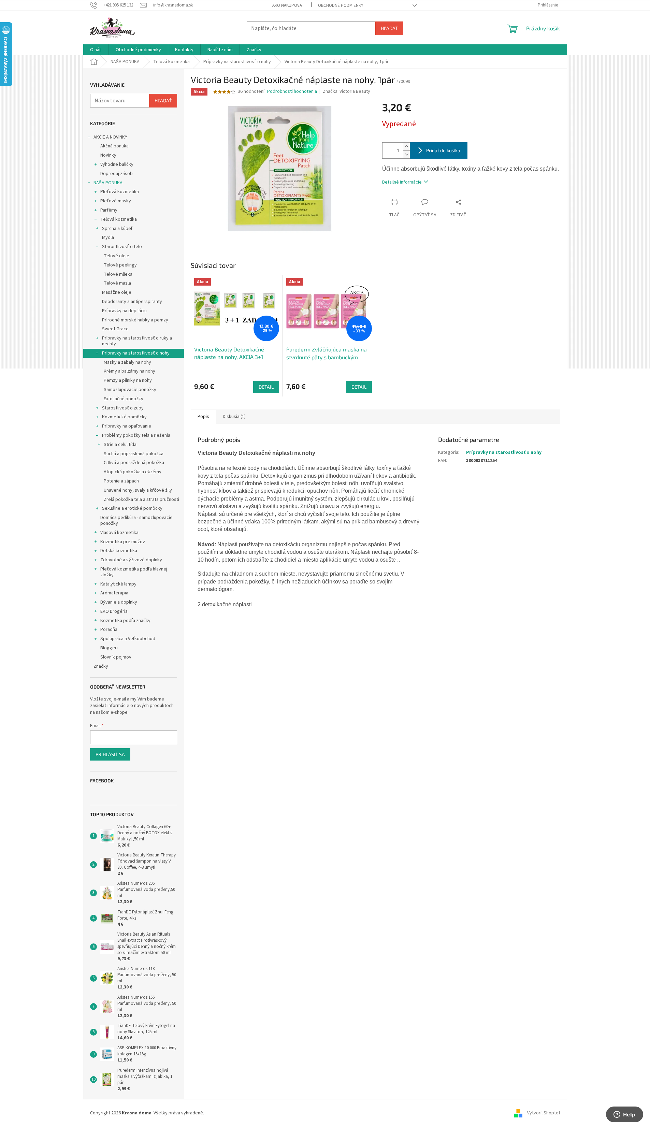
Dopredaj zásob (116, 173)
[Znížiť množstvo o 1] (406, 154)
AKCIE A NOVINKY (110, 137)
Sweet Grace (115, 329)
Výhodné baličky (116, 164)
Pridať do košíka (443, 150)
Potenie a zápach (121, 481)
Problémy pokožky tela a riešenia (136, 435)
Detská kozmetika (118, 550)
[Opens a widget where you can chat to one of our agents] (624, 1115)
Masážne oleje (116, 292)
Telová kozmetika (118, 219)
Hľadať (389, 28)
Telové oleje (116, 255)
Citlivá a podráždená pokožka (134, 462)
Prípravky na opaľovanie (126, 426)
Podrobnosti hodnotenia (292, 91)
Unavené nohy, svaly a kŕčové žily (138, 490)
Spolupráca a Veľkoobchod (127, 638)
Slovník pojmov (115, 657)
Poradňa (108, 629)
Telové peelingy (120, 265)
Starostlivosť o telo (122, 246)
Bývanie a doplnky (118, 602)
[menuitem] (96, 49)
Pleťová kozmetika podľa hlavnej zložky (133, 572)
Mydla (108, 237)
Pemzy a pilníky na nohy (128, 380)
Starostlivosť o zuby (123, 408)
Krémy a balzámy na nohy (129, 371)
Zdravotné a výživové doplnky (131, 560)
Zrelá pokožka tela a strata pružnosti (141, 499)
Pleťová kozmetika (119, 191)
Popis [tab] (203, 416)
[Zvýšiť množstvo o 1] (406, 146)
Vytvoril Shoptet (543, 1113)
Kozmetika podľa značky (125, 620)
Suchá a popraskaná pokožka (133, 453)
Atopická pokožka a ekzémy (132, 471)
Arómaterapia (114, 593)
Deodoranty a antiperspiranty (132, 301)
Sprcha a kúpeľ (117, 228)
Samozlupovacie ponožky (130, 389)
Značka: (346, 91)
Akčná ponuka (114, 146)
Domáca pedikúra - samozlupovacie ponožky (136, 520)
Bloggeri (109, 648)
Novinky (108, 155)
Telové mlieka (118, 274)
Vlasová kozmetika (119, 532)
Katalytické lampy (118, 584)
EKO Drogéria (114, 611)
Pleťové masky (115, 201)
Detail (266, 387)
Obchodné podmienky (340, 5)
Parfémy (108, 210)
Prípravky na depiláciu (124, 310)
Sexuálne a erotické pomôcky (132, 508)
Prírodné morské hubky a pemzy (135, 320)
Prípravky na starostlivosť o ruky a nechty (137, 341)
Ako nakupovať (288, 5)
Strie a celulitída (120, 444)
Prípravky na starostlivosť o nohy (136, 353)
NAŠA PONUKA (107, 182)
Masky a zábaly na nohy (127, 362)
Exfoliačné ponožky (123, 398)
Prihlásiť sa (110, 754)
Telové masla (117, 283)
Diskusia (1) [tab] (234, 416)
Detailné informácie (402, 182)
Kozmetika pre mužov (122, 541)
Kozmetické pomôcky (124, 417)
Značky (100, 666)
